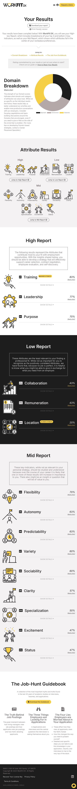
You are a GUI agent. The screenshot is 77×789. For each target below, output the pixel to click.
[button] (54, 5)
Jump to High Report (19, 180)
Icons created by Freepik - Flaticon (13, 785)
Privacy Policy (29, 777)
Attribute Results (37, 55)
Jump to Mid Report (38, 220)
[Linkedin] (72, 776)
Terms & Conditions (11, 781)
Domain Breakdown (19, 55)
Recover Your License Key (12, 777)
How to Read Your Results (47, 65)
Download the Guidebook (39, 702)
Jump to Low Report (56, 180)
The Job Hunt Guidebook (56, 55)
